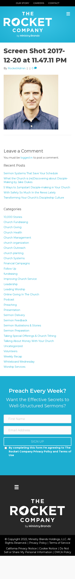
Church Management (17, 237)
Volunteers (10, 351)
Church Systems (14, 258)
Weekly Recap (13, 356)
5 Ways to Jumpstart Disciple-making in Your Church (37, 187)
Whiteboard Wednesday (19, 361)
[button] (37, 441)
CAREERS (38, 3)
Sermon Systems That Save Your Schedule (31, 173)
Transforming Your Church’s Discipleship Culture (34, 197)
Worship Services (14, 366)
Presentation (12, 310)
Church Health (13, 232)
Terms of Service (59, 542)
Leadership (11, 284)
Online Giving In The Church (21, 294)
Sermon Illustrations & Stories (22, 325)
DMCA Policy (62, 552)
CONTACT (53, 3)
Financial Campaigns (17, 263)
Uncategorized (13, 346)
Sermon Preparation (16, 330)
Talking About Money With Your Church (29, 341)
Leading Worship (14, 289)
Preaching (10, 304)
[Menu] (16, 487)
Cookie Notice (48, 548)
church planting (13, 253)
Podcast (9, 299)
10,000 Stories (13, 217)
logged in (27, 157)
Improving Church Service (20, 279)
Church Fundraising (16, 222)
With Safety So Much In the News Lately (30, 192)
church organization (16, 242)
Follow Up (10, 268)
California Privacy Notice (22, 548)
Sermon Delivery (14, 315)
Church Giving (12, 227)
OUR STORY (22, 3)
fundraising (10, 273)
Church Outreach (14, 247)
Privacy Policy (38, 542)
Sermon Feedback (15, 320)
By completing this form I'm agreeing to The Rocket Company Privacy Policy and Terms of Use (40, 451)
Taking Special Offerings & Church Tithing (30, 336)
